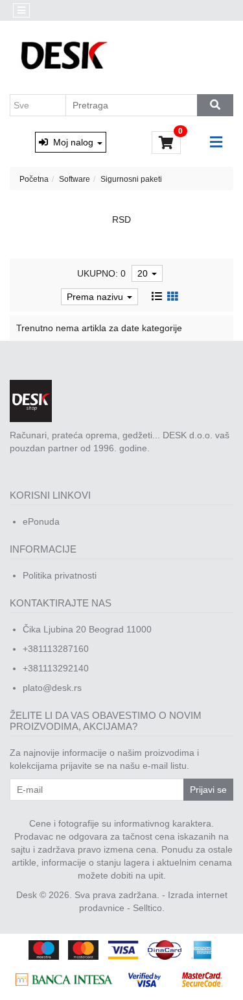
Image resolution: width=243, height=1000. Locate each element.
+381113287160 (56, 649)
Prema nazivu (96, 297)
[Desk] (66, 56)
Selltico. (149, 908)
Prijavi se (208, 789)
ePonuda (41, 521)
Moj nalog (72, 142)
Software (74, 179)
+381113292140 (56, 668)
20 (143, 273)
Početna (34, 179)
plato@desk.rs (52, 687)
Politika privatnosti (60, 575)
